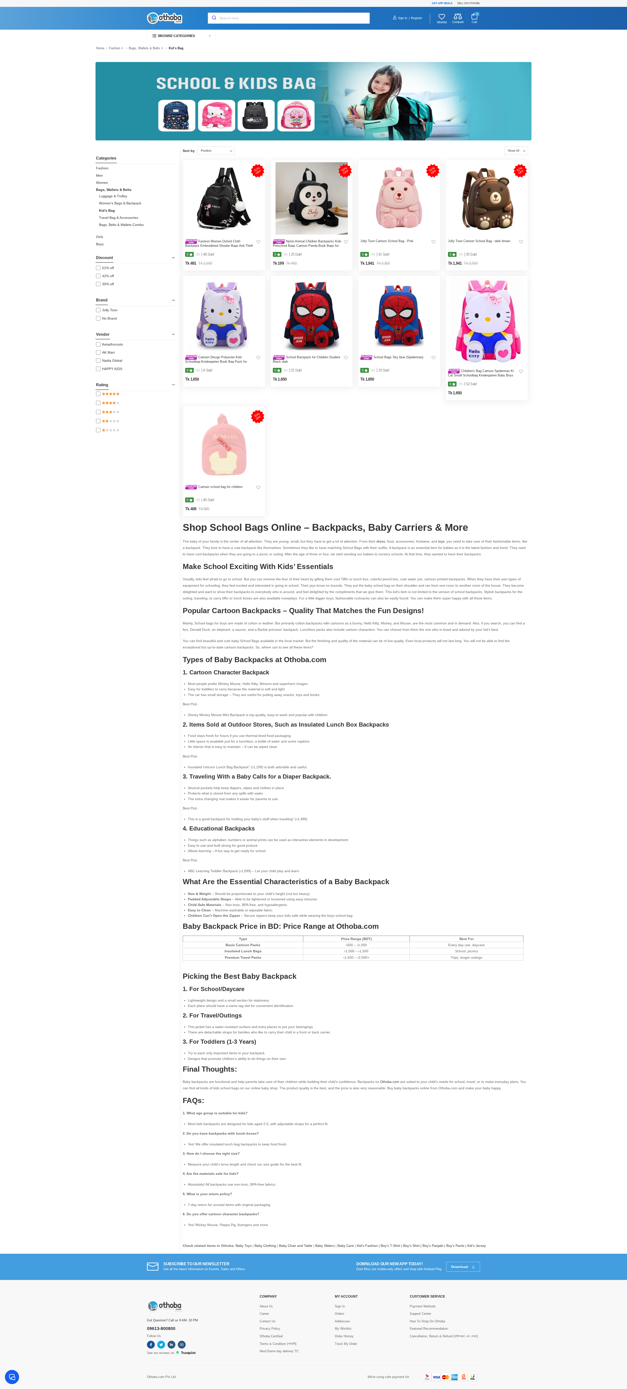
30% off (108, 284)
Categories (106, 158)
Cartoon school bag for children (219, 487)
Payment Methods (423, 1306)
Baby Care (346, 1246)
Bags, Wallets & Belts (144, 48)
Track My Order (346, 1344)
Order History (344, 1336)
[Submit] (213, 18)
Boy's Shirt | (412, 1246)
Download (460, 1267)
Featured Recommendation (429, 1328)
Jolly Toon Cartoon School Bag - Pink (386, 241)
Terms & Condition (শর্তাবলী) (278, 1344)
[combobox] (289, 18)
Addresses (342, 1321)
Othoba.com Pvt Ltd (161, 1377)
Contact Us (268, 1321)
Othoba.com (389, 1082)
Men (99, 175)
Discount (104, 258)
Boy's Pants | (456, 1246)
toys (441, 541)
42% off (108, 276)
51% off (108, 268)
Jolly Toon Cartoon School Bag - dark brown (479, 241)
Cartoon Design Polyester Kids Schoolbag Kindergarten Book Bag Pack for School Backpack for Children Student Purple (217, 361)
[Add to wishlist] (258, 242)
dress (380, 541)
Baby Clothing (265, 1246)
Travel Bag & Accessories (118, 218)
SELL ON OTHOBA (468, 3)
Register (416, 18)
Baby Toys (244, 1246)
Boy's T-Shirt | (392, 1246)
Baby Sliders (325, 1246)
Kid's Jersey (477, 1246)
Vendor (102, 334)
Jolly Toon (110, 310)
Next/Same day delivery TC (279, 1351)
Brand (102, 300)
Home (100, 48)
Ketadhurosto (112, 344)
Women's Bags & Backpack (120, 203)
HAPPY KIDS (112, 369)
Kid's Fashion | (369, 1246)
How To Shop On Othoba (427, 1321)
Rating (102, 385)
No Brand (109, 318)
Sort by (189, 151)
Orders (339, 1313)
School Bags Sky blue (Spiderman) (398, 357)
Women (102, 183)
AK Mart (108, 352)
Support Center (420, 1313)
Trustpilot (187, 1353)
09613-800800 (161, 1328)
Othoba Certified (271, 1336)
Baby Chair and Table (295, 1246)
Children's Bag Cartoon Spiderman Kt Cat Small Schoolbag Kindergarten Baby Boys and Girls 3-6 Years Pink (481, 375)
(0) (198, 254)
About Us (266, 1306)
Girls (99, 237)
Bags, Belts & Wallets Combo (121, 225)
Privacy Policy (270, 1328)
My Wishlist (343, 1328)
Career (264, 1313)
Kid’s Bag (107, 210)
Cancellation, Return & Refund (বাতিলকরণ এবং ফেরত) (444, 1336)
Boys (100, 244)
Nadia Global (112, 360)
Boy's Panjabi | (434, 1246)
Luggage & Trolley (113, 196)
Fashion (114, 48)
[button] (181, 36)
